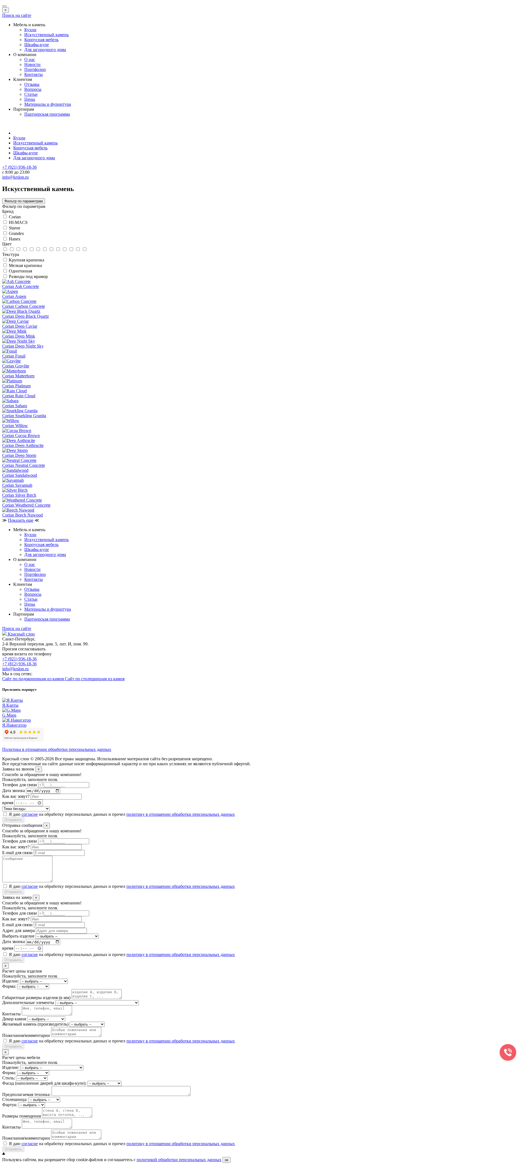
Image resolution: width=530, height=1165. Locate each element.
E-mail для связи (17, 852)
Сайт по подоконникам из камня (33, 678)
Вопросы (32, 89)
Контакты (33, 74)
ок (226, 1160)
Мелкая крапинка (25, 265)
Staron (14, 228)
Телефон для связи (19, 784)
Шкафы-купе (36, 44)
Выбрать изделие (18, 936)
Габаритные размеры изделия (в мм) (36, 997)
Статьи (31, 94)
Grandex (16, 233)
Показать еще (20, 520)
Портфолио (35, 69)
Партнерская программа (47, 114)
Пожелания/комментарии (26, 1035)
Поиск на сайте (16, 15)
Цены (29, 99)
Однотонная (20, 271)
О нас (29, 59)
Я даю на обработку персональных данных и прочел (122, 814)
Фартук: (9, 1104)
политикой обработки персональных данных (179, 1159)
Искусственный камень (46, 34)
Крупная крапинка (26, 260)
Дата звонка (13, 790)
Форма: (9, 986)
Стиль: (8, 1078)
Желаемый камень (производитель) (35, 1024)
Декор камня (14, 1018)
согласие (30, 814)
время (7, 802)
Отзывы (31, 84)
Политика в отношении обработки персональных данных (56, 749)
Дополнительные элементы (28, 1002)
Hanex (14, 239)
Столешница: (14, 1099)
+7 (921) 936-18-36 (19, 658)
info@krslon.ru (15, 668)
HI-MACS (18, 222)
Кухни (30, 29)
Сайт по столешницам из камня (94, 678)
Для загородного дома (45, 49)
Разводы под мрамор (28, 276)
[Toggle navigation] (4, 6)
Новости (32, 64)
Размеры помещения (21, 1116)
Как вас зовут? (16, 796)
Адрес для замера (18, 930)
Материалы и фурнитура (47, 104)
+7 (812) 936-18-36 (19, 663)
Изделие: (10, 981)
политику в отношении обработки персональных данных (180, 814)
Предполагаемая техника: (26, 1094)
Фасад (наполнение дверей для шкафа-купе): (44, 1083)
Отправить (13, 820)
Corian (15, 217)
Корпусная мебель (41, 39)
